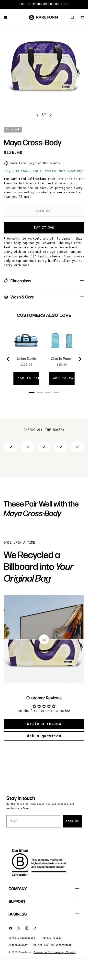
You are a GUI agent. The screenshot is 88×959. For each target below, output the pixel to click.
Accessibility (18, 944)
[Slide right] (51, 115)
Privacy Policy (51, 938)
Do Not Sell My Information (52, 944)
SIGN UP (72, 821)
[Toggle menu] (6, 17)
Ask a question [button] (44, 736)
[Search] (72, 17)
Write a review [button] (44, 723)
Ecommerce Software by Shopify (54, 952)
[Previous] (8, 359)
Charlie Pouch (62, 359)
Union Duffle (26, 359)
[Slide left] (37, 115)
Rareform (25, 952)
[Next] (79, 359)
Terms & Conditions (22, 938)
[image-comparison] (44, 639)
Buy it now (44, 227)
